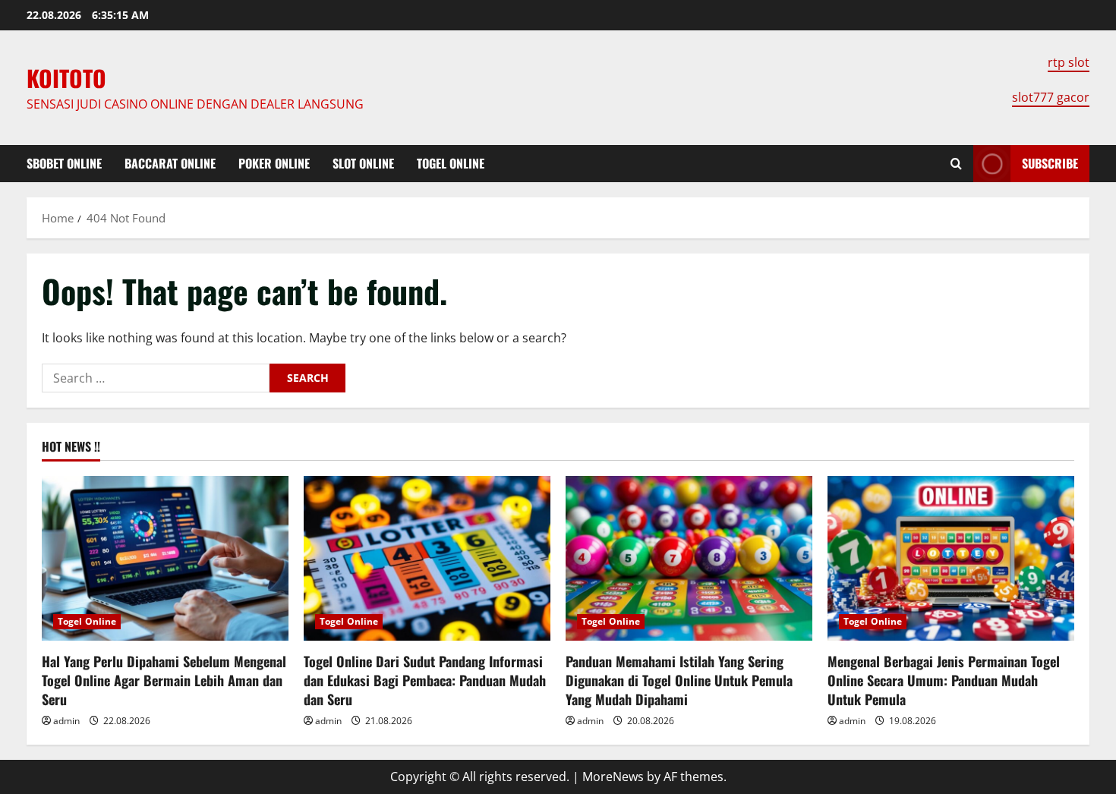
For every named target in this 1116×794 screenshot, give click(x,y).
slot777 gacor (1050, 97)
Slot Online (363, 163)
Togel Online (450, 163)
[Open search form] (956, 163)
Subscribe (1050, 163)
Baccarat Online (170, 163)
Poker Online (274, 163)
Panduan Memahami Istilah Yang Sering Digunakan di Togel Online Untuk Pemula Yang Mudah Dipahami (679, 680)
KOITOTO (66, 78)
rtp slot (1068, 62)
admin (66, 720)
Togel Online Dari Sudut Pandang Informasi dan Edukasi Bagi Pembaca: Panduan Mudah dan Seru (425, 680)
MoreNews (613, 776)
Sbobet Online (64, 163)
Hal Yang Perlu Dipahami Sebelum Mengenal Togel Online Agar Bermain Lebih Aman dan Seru (164, 680)
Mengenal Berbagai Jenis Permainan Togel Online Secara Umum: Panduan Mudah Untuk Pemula (944, 680)
